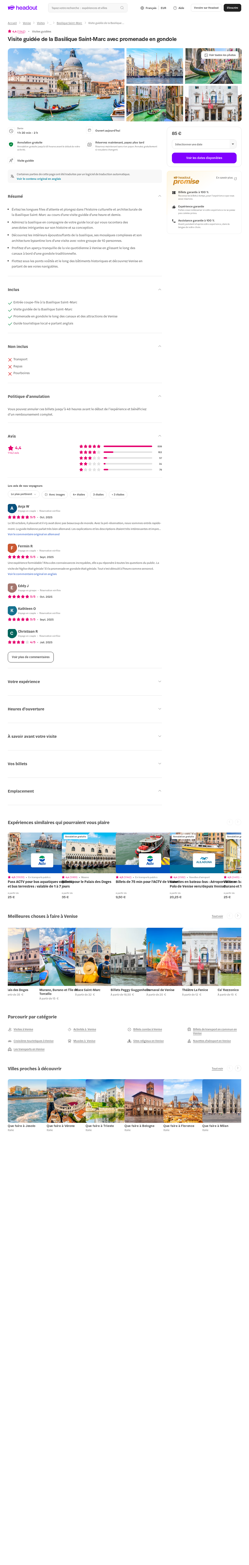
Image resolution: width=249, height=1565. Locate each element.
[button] (66, 84)
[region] (42, 853)
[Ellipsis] (50, 24)
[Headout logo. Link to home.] (22, 8)
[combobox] (87, 7)
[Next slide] (238, 916)
